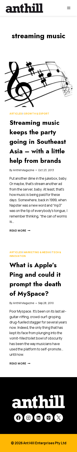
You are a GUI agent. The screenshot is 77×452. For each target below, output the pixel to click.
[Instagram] (28, 417)
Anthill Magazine (23, 170)
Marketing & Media (37, 252)
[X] (58, 417)
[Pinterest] (48, 417)
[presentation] (38, 84)
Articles (15, 113)
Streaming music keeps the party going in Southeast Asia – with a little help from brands (37, 141)
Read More (19, 230)
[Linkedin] (38, 417)
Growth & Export (36, 113)
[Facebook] (18, 417)
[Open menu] (68, 8)
